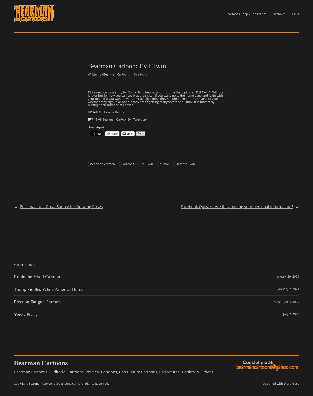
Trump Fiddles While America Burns (48, 289)
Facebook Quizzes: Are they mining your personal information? (237, 206)
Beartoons (141, 74)
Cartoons (127, 164)
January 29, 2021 (287, 276)
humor (164, 164)
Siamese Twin (185, 164)
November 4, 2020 (286, 302)
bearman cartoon (102, 164)
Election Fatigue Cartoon (37, 302)
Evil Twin (147, 164)
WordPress (291, 383)
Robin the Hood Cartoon (37, 277)
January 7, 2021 (288, 289)
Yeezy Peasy (26, 314)
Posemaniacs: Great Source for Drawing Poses (61, 206)
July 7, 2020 (291, 314)
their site (146, 95)
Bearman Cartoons (116, 74)
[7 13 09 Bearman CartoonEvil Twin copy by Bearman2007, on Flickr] (118, 119)
